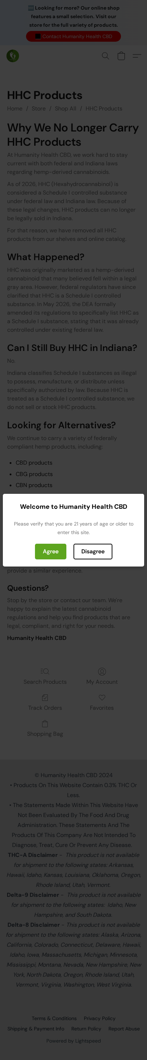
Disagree (93, 551)
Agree (51, 551)
